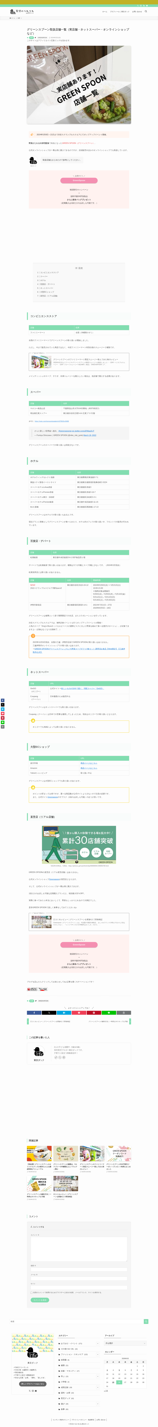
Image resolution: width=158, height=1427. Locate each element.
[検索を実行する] (146, 1321)
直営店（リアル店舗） (49, 296)
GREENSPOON (42, 37)
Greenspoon (53, 797)
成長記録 (66, 1387)
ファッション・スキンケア (74, 1354)
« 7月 (106, 1391)
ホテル (43, 280)
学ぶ (64, 1376)
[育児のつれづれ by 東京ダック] (22, 11)
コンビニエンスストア (49, 272)
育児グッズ (67, 1398)
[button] (34, 1013)
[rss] (143, 5)
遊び (64, 1404)
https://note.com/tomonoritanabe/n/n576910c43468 (52, 421)
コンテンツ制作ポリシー (61, 1420)
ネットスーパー (46, 288)
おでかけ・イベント (71, 1343)
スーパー (44, 276)
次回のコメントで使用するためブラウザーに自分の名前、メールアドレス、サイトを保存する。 (68, 1292)
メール (34, 1275)
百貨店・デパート (47, 284)
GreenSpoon (79, 180)
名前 (33, 1266)
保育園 (65, 1360)
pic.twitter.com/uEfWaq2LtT (83, 431)
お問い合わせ (100, 1420)
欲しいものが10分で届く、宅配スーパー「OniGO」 (82, 688)
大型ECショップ (47, 292)
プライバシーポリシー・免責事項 (82, 1420)
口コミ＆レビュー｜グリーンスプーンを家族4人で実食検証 (77, 919)
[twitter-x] (137, 5)
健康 (64, 1365)
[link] (55, 1057)
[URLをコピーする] (124, 1013)
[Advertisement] (79, 239)
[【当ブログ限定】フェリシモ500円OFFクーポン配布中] (79, 2)
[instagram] (140, 5)
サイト (33, 1284)
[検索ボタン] (145, 11)
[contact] (146, 5)
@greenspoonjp (65, 431)
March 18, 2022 (90, 435)
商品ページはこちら (89, 763)
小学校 (65, 1382)
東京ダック (39, 1060)
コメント (35, 1235)
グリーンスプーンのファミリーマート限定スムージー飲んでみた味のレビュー (85, 359)
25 (113, 1382)
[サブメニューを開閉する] (97, 1343)
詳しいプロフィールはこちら (33, 1384)
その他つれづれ (69, 1349)
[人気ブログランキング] (32, 990)
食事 (31, 37)
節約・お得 (67, 1393)
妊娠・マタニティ (70, 1371)
